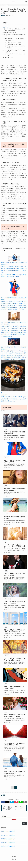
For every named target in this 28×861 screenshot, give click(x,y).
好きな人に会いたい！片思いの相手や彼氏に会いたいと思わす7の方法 (14, 659)
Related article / (9, 57)
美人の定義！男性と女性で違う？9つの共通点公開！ (15, 517)
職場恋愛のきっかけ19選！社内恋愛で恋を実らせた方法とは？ (14, 432)
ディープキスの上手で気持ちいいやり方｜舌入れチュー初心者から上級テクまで (14, 545)
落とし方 (6, 655)
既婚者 (6, 570)
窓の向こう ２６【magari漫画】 (8, 846)
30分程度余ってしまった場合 (14, 42)
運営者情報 (14, 856)
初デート (6, 457)
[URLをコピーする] (25, 802)
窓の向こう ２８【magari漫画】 (8, 838)
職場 (6, 429)
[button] (3, 802)
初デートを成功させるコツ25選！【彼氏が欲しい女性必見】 (14, 461)
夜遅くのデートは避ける (10, 32)
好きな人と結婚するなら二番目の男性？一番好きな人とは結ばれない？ (14, 630)
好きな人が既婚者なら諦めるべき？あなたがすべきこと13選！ (14, 574)
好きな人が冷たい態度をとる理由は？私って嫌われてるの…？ (14, 772)
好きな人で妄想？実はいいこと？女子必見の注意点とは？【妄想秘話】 (14, 715)
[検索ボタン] (26, 2)
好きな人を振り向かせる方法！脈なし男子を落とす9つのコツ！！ (14, 602)
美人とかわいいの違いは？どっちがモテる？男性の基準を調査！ (14, 489)
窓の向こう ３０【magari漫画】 (8, 831)
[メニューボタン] (2, 2)
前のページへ (6, 27)
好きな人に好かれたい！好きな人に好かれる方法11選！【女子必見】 (14, 744)
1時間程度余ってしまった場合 (14, 44)
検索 (24, 823)
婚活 (6, 627)
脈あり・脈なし (8, 598)
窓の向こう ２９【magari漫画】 (8, 835)
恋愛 (4, 15)
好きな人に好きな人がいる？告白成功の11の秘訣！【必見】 (14, 687)
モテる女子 (7, 514)
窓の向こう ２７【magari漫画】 (8, 842)
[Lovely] (14, 2)
